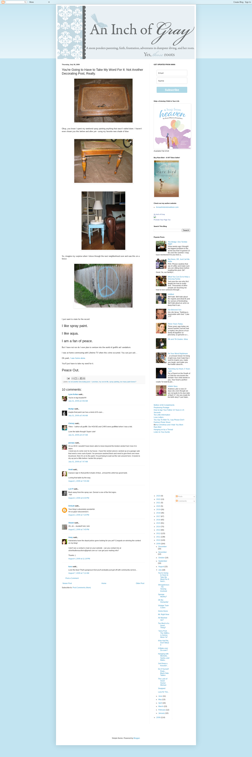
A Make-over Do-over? (163, 649)
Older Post (140, 583)
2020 (158, 506)
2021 (158, 503)
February (162, 710)
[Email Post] (68, 378)
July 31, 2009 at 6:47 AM (78, 435)
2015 (158, 523)
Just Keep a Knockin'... (163, 664)
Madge (71, 409)
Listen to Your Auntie (162, 432)
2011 (158, 537)
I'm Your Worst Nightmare (178, 354)
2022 (158, 499)
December (162, 547)
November (162, 552)
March (161, 706)
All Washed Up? (162, 619)
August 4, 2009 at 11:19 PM (79, 559)
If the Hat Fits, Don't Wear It (163, 643)
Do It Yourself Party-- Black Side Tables (163, 672)
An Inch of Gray (159, 214)
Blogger (137, 738)
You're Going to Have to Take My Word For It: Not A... (163, 577)
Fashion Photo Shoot (162, 422)
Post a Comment (72, 578)
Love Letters (158, 417)
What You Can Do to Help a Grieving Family (179, 278)
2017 (158, 516)
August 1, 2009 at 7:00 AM (78, 481)
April (160, 703)
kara (70, 567)
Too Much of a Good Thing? (163, 625)
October (161, 558)
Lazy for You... (163, 692)
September (162, 561)
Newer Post (67, 583)
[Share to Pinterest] (84, 378)
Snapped (161, 688)
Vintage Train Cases (163, 607)
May (160, 699)
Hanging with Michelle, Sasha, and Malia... (163, 657)
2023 (158, 496)
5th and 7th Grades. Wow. (178, 339)
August (161, 567)
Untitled (171, 294)
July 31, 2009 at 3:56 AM (78, 401)
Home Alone (163, 611)
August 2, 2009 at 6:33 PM (78, 498)
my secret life (103, 382)
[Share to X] (78, 378)
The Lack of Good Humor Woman (162, 682)
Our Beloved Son (174, 310)
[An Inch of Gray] (155, 217)
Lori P (70, 489)
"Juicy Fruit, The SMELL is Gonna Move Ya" (164, 634)
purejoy (71, 443)
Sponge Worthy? (162, 595)
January (161, 713)
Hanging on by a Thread (163, 430)
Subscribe (172, 90)
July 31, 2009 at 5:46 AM (78, 416)
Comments (182, 501)
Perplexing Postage (161, 408)
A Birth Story (172, 386)
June (160, 696)
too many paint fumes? (128, 382)
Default (71, 506)
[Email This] (72, 378)
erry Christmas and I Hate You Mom (169, 425)
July (160, 570)
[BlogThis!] (75, 378)
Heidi (70, 470)
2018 (158, 513)
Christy (71, 423)
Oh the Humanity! (163, 601)
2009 (158, 544)
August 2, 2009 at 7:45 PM (78, 529)
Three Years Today (175, 324)
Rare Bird (157, 427)
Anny (70, 537)
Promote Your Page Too (162, 220)
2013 (158, 530)
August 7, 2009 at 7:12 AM (78, 573)
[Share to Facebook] (81, 378)
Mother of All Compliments (164, 405)
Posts (180, 497)
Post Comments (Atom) (82, 588)
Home (104, 583)
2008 (158, 717)
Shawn (71, 523)
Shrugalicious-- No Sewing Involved (164, 588)
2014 (158, 527)
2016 (158, 520)
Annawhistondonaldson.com (167, 207)
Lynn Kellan (73, 394)
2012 (158, 533)
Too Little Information (162, 415)
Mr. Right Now (163, 614)
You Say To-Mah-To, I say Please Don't (169, 420)
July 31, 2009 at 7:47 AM (78, 462)
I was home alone (77, 358)
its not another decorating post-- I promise (83, 382)
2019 (158, 510)
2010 (158, 540)
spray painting (114, 382)
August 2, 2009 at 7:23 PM (78, 515)
